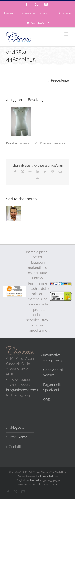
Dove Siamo (18, 437)
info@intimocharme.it (22, 390)
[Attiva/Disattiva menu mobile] (66, 34)
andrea (13, 143)
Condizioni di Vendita (52, 372)
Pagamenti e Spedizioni (52, 387)
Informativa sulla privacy (53, 357)
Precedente (60, 80)
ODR (46, 400)
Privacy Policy (48, 476)
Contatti (15, 447)
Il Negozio (16, 428)
